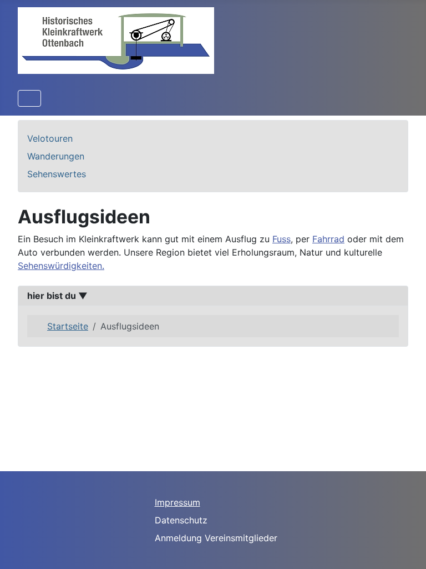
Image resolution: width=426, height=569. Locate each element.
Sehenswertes (56, 173)
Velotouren (50, 138)
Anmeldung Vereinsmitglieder (216, 537)
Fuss (281, 238)
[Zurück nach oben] (406, 548)
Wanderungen (55, 156)
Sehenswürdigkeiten (60, 265)
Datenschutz (181, 520)
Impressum (177, 502)
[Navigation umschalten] (29, 98)
